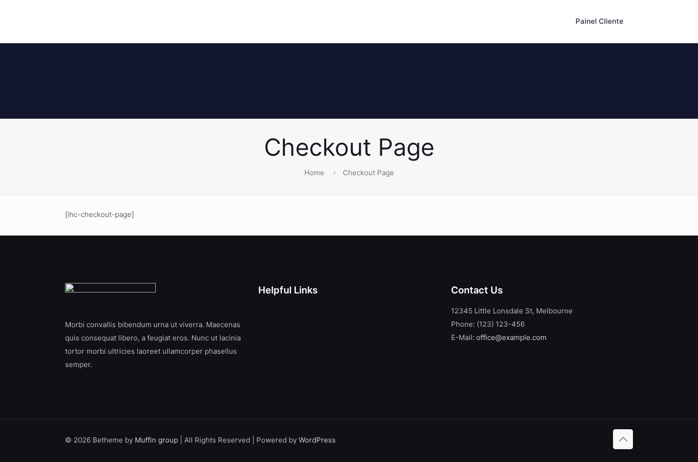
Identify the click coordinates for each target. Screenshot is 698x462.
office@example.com (511, 337)
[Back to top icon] (623, 439)
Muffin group (156, 439)
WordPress (317, 439)
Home (314, 172)
